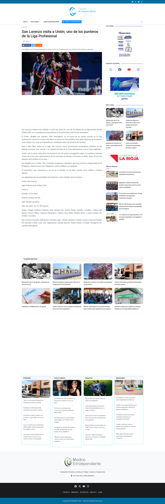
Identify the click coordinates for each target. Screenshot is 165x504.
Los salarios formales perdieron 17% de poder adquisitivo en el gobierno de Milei (131, 217)
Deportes (24, 27)
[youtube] (138, 2)
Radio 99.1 (93, 492)
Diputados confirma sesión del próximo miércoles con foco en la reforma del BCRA (129, 185)
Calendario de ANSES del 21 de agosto (34, 306)
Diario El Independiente (73, 21)
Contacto (66, 492)
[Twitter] (80, 486)
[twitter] (135, 2)
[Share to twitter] (33, 45)
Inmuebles (74, 492)
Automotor (84, 492)
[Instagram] (88, 486)
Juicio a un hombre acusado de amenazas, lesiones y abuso (133, 145)
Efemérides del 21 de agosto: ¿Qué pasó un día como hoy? (114, 123)
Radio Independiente (51, 22)
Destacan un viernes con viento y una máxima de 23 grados (114, 145)
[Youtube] (84, 486)
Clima (100, 492)
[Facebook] (75, 486)
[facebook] (132, 2)
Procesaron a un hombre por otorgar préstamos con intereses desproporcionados (130, 196)
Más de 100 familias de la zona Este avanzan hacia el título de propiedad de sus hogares (130, 206)
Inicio (25, 22)
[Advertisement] (62, 111)
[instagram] (141, 2)
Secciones (35, 22)
